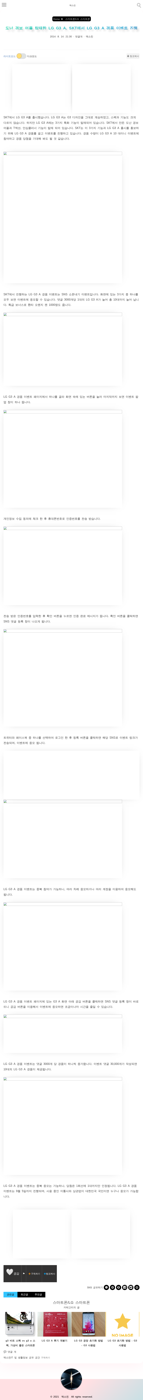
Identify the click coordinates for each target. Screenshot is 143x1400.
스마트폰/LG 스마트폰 (71, 1302)
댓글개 (78, 36)
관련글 (10, 1294)
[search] (138, 4)
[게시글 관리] (23, 1273)
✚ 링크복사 (133, 56)
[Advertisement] (41, 88)
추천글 (38, 1294)
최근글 (24, 1294)
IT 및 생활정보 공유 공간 (25, 1357)
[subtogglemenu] (4, 5)
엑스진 (72, 5)
